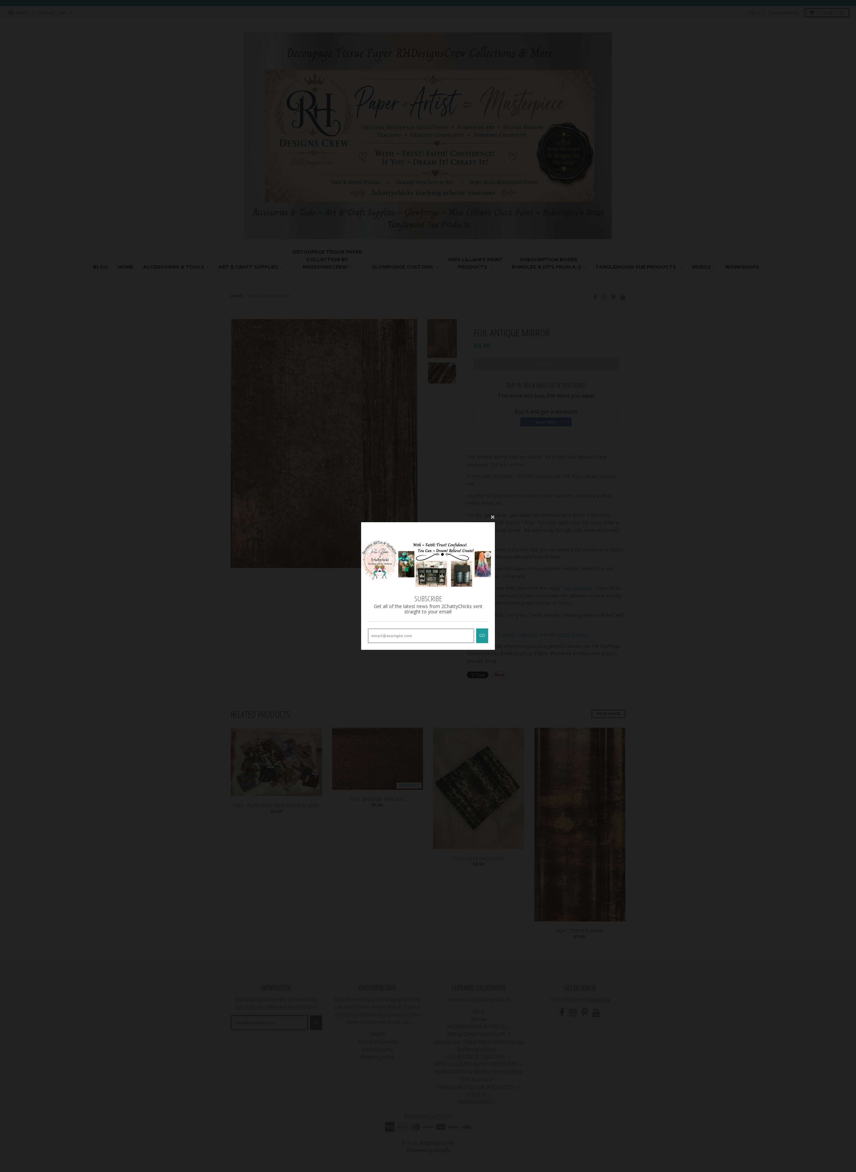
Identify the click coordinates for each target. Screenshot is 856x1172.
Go (482, 635)
